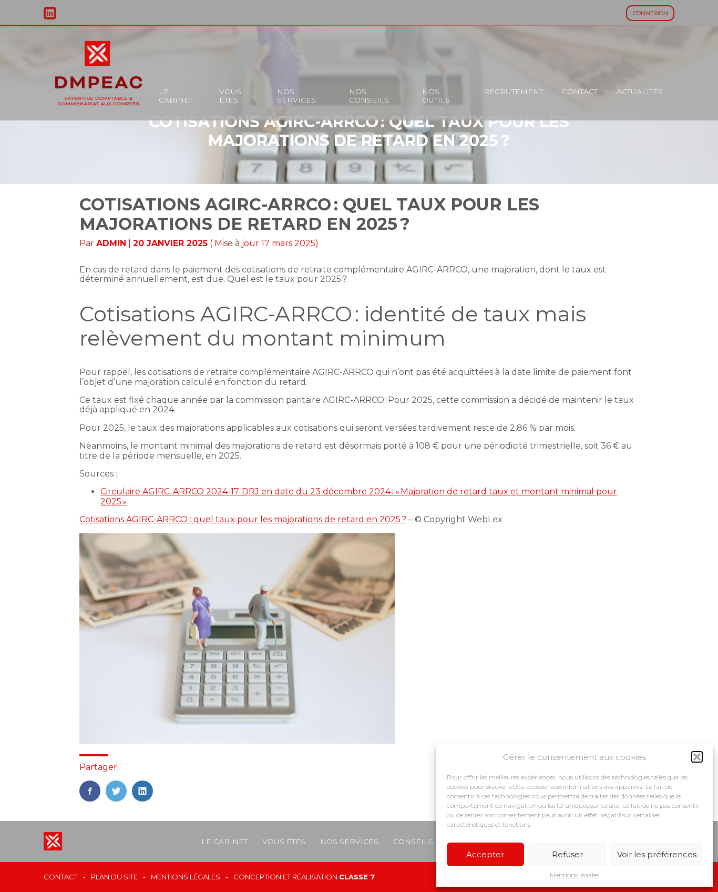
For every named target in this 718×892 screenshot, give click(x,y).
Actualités (640, 91)
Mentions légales (574, 875)
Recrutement (513, 91)
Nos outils (436, 96)
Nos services (296, 96)
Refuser (567, 854)
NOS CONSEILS (369, 96)
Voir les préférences (656, 854)
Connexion (650, 13)
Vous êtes (230, 96)
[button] (697, 757)
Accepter (485, 854)
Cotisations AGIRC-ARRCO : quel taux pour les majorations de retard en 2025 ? (242, 519)
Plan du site (114, 877)
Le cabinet (176, 96)
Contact (580, 91)
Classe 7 (357, 877)
